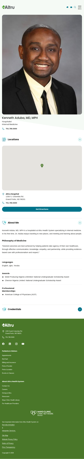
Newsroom (5, 396)
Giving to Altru (6, 393)
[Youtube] (23, 344)
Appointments (6, 355)
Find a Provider (7, 366)
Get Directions (42, 209)
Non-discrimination (8, 425)
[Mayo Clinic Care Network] (42, 413)
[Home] (67, 7)
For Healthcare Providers (10, 403)
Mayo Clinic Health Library (11, 400)
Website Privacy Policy (10, 439)
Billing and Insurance (9, 362)
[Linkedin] (10, 344)
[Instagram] (16, 344)
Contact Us (6, 386)
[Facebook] (3, 344)
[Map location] (42, 168)
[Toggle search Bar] (75, 7)
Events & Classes (8, 373)
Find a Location (7, 369)
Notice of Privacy (8, 443)
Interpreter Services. (9, 430)
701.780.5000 (11, 129)
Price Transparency (8, 447)
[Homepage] (8, 326)
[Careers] (71, 7)
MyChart (5, 359)
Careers (4, 389)
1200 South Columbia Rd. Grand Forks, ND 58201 (13, 332)
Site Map (5, 435)
